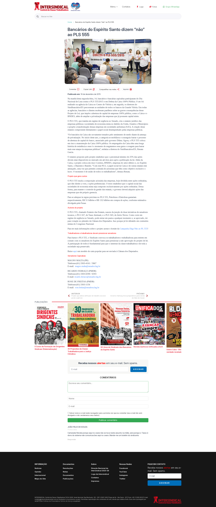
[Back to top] (210, 501)
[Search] (37, 16)
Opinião (38, 472)
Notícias (38, 468)
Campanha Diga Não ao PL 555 (133, 228)
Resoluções (68, 468)
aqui (75, 251)
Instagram (123, 475)
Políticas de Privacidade (51, 501)
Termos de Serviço (66, 501)
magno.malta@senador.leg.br (87, 266)
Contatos (126, 7)
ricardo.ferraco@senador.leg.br (87, 277)
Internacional (40, 475)
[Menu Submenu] (118, 7)
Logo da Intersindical (100, 474)
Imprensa (95, 481)
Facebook (123, 468)
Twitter (122, 479)
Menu (113, 7)
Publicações (68, 479)
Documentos (68, 475)
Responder (72, 439)
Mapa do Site (40, 479)
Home (70, 22)
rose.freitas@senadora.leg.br (87, 287)
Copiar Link (87, 89)
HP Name (34, 21)
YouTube (123, 472)
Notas (65, 472)
